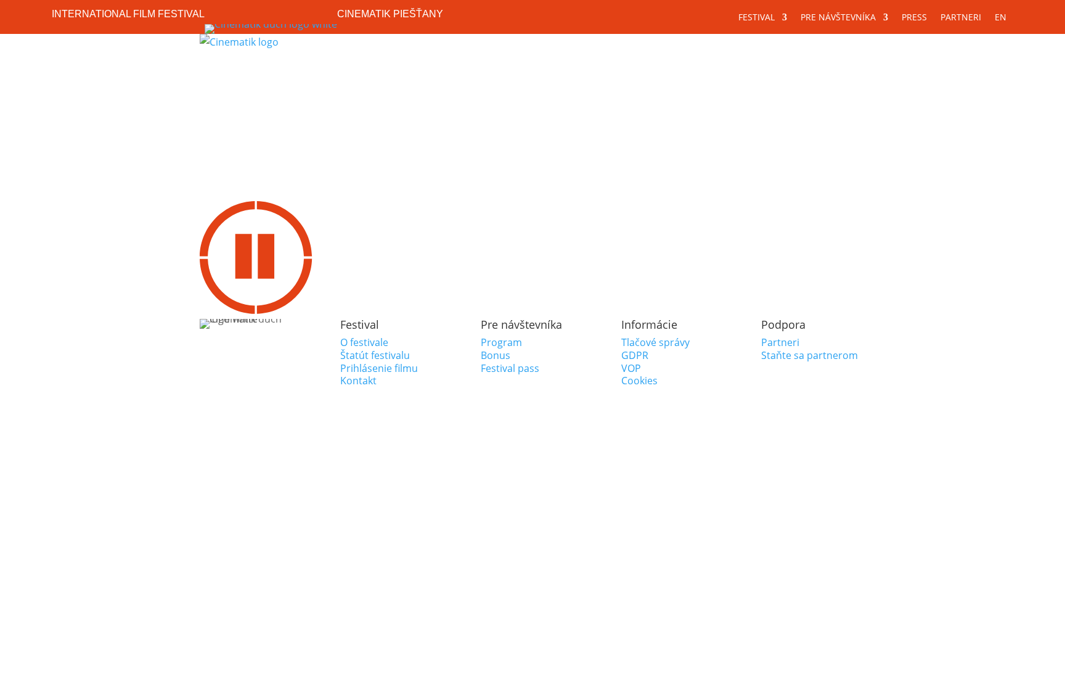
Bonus (495, 355)
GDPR (634, 355)
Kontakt (358, 380)
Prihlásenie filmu (379, 368)
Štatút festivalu (375, 355)
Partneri (961, 18)
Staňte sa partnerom (809, 355)
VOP (631, 368)
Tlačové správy (655, 342)
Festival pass (510, 368)
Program (501, 342)
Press (914, 18)
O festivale (364, 342)
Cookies (639, 380)
